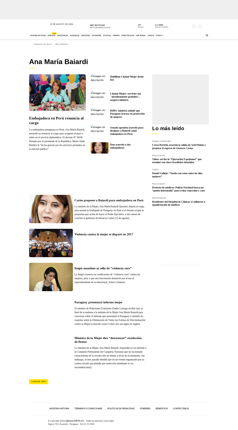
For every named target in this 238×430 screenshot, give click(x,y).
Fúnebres (145, 409)
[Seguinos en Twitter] (177, 26)
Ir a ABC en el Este (59, 27)
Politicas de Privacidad (121, 409)
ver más (139, 26)
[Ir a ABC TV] (175, 35)
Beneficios (162, 409)
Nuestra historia (59, 409)
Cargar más (38, 381)
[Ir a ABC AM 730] (184, 35)
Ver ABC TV (106, 26)
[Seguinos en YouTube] (182, 26)
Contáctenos (181, 409)
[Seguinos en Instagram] (187, 26)
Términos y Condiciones (88, 409)
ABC (39, 26)
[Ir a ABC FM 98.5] (197, 35)
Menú (206, 26)
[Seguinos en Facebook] (173, 26)
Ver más (180, 145)
